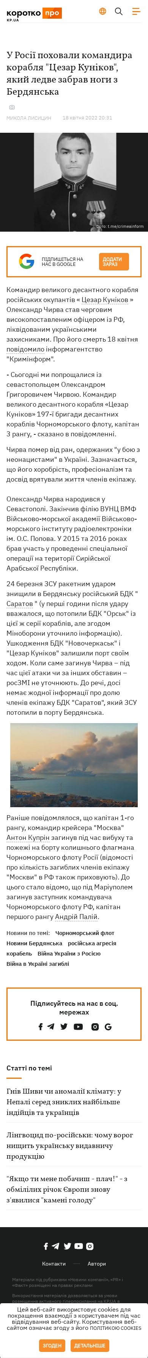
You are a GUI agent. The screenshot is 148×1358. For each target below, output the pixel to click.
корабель (19, 953)
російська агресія (92, 943)
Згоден (52, 1345)
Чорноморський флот (84, 933)
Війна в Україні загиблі (37, 963)
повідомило (25, 349)
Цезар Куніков (105, 299)
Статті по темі (29, 1068)
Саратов (19, 603)
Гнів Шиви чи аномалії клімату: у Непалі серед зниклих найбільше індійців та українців (63, 1102)
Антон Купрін (28, 837)
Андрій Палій (76, 916)
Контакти (54, 1263)
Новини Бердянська (34, 943)
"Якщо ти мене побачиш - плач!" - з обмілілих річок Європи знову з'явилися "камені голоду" (67, 1190)
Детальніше (89, 1345)
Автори (97, 1263)
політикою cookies (116, 1328)
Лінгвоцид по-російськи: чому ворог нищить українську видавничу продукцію (69, 1146)
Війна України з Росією (69, 953)
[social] (41, 1027)
